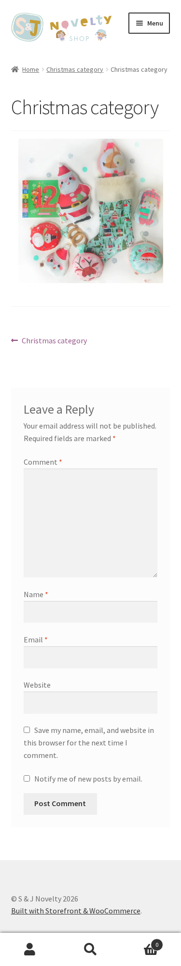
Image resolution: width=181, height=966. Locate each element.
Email (36, 639)
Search (90, 949)
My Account (30, 949)
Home (30, 69)
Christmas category (74, 69)
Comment (43, 462)
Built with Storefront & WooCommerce (75, 910)
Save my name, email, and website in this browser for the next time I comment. (89, 742)
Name (36, 594)
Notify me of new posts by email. (88, 778)
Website (37, 685)
